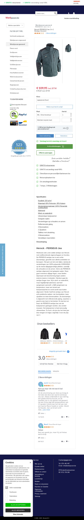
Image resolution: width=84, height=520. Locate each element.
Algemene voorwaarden (39, 490)
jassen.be (12, 17)
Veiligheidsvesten (16, 60)
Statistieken (13, 496)
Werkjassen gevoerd (17, 44)
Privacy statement (40, 494)
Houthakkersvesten (17, 73)
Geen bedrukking (45, 136)
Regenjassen (14, 85)
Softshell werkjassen (17, 36)
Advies (14, 25)
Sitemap (37, 496)
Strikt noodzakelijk (15, 487)
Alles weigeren (18, 510)
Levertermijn (39, 479)
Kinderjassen (14, 93)
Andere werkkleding (71, 18)
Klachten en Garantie (41, 487)
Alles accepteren (18, 505)
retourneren (13, 3)
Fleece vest (14, 48)
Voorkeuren (13, 492)
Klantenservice (39, 469)
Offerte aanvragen (45, 153)
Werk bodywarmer (16, 77)
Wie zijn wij (38, 464)
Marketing (12, 500)
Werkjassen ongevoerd (18, 40)
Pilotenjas (13, 68)
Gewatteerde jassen (17, 81)
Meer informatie (18, 514)
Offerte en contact (40, 472)
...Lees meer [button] (45, 410)
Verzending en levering (39, 475)
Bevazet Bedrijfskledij (16, 10)
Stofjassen (13, 52)
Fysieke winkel (39, 466)
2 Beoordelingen (51, 33)
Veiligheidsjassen (16, 56)
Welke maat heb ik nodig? (54, 107)
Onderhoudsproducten (18, 89)
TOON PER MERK (16, 99)
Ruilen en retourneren (41, 484)
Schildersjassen (15, 64)
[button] (42, 413)
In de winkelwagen (55, 146)
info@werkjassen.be (69, 466)
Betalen (37, 481)
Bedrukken (63, 136)
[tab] (46, 364)
